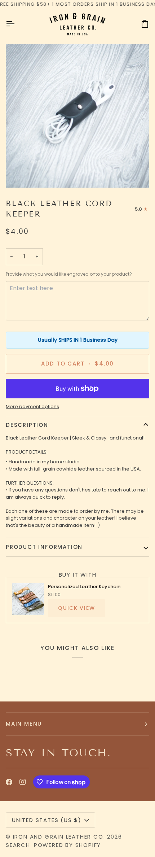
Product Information (44, 547)
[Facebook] (9, 782)
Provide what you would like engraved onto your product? (69, 274)
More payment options (32, 406)
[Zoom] (77, 116)
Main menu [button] (24, 723)
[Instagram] (22, 782)
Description (27, 425)
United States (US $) (46, 820)
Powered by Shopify (67, 845)
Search (18, 845)
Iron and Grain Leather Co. (59, 836)
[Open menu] (16, 24)
